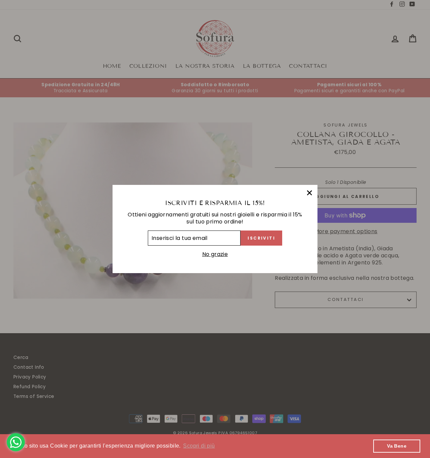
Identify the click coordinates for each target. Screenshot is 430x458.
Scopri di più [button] (199, 446)
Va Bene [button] (396, 446)
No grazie (215, 254)
